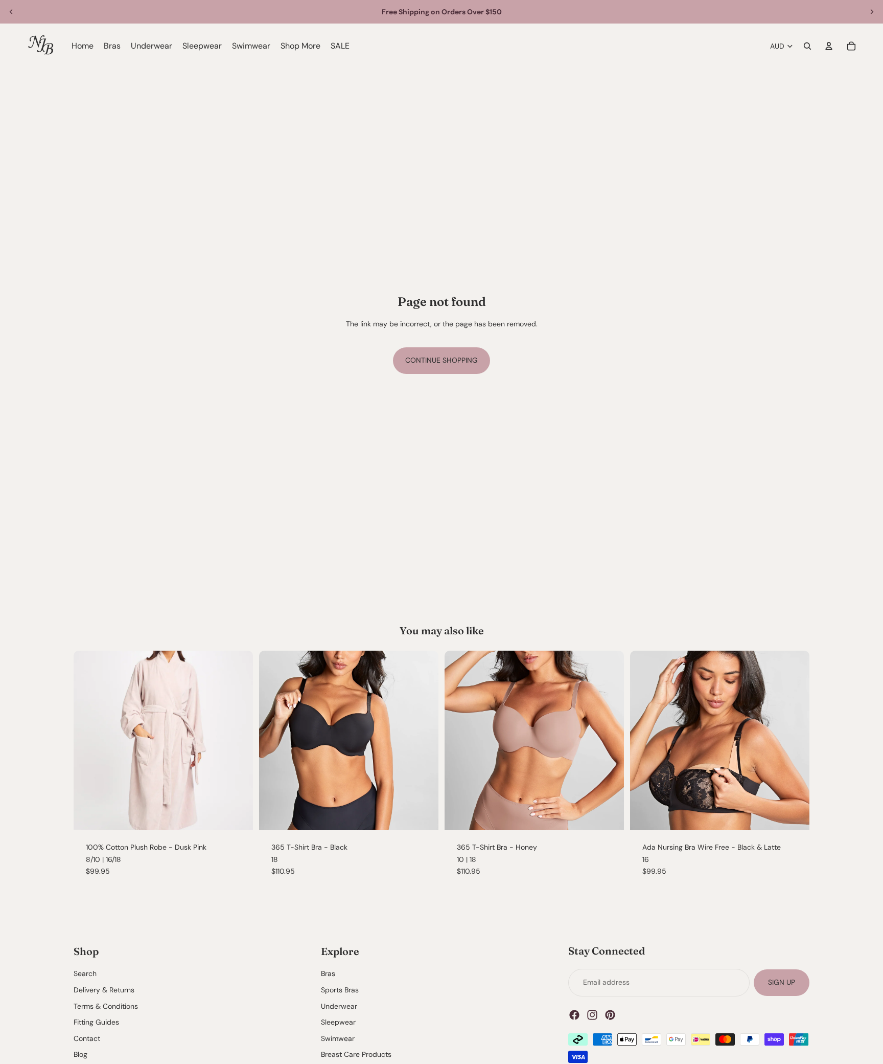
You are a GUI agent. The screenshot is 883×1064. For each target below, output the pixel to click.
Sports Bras (340, 989)
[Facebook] (574, 1014)
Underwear (339, 1005)
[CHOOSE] (237, 814)
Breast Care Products (356, 1054)
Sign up (781, 982)
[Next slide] (872, 12)
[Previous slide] (11, 12)
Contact (87, 1038)
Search (85, 973)
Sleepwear (338, 1022)
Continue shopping (441, 360)
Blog (80, 1054)
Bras (328, 973)
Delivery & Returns (104, 989)
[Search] (807, 46)
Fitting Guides (96, 1022)
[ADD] (422, 814)
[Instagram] (592, 1014)
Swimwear (338, 1038)
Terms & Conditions (106, 1005)
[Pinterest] (610, 1014)
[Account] (829, 46)
